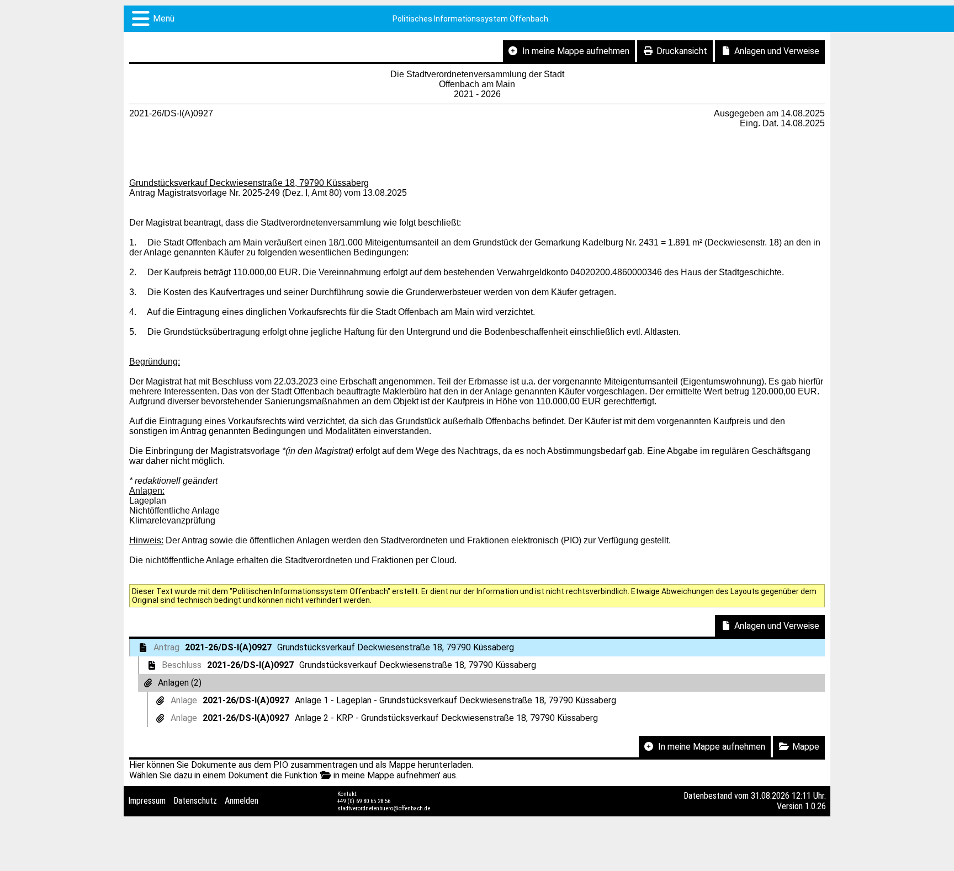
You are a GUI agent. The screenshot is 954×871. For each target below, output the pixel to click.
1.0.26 (815, 806)
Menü (163, 18)
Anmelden (241, 800)
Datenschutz (195, 800)
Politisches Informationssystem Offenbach (470, 18)
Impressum (147, 800)
